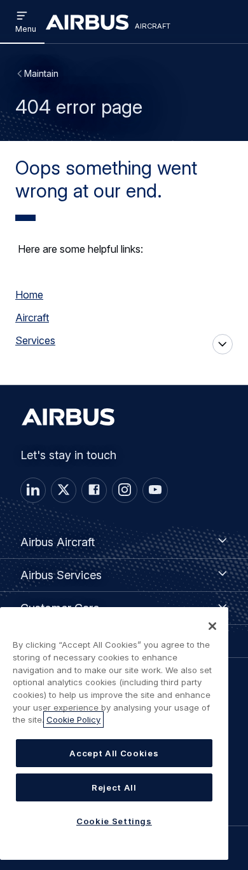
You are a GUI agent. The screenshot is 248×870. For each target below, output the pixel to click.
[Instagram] (124, 490)
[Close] (212, 626)
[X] (63, 490)
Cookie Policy (73, 719)
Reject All (114, 787)
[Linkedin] (33, 490)
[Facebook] (94, 490)
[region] (114, 733)
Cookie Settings (114, 821)
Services (35, 340)
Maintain (41, 73)
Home (29, 294)
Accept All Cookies (113, 753)
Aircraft (32, 317)
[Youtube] (155, 490)
